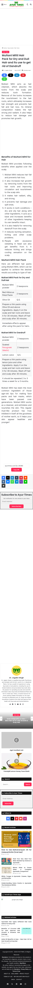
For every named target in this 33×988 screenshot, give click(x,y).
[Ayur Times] (17, 4)
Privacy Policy (25, 969)
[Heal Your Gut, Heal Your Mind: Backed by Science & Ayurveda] (6, 861)
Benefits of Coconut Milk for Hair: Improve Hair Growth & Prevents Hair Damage (21, 720)
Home (5, 48)
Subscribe (8, 803)
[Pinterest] (23, 75)
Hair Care (16, 48)
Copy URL (16, 469)
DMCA (13, 979)
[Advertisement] (16, 27)
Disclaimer (17, 969)
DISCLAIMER (14, 973)
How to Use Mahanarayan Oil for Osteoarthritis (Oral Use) (16, 851)
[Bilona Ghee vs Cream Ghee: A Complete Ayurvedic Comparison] (6, 870)
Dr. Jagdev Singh (7, 70)
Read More (23, 963)
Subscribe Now (16, 506)
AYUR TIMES (20, 951)
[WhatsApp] (4, 79)
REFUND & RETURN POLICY (21, 976)
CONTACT (19, 979)
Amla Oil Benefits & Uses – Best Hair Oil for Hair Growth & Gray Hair (16, 940)
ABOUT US (7, 973)
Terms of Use (16, 971)
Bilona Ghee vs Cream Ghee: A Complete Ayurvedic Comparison (22, 869)
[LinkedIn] (17, 75)
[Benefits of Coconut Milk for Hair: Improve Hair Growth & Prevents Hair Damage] (26, 931)
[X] (10, 75)
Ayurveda (10, 48)
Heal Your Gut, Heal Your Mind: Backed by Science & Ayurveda (22, 861)
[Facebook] (4, 75)
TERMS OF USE (8, 976)
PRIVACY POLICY (24, 973)
